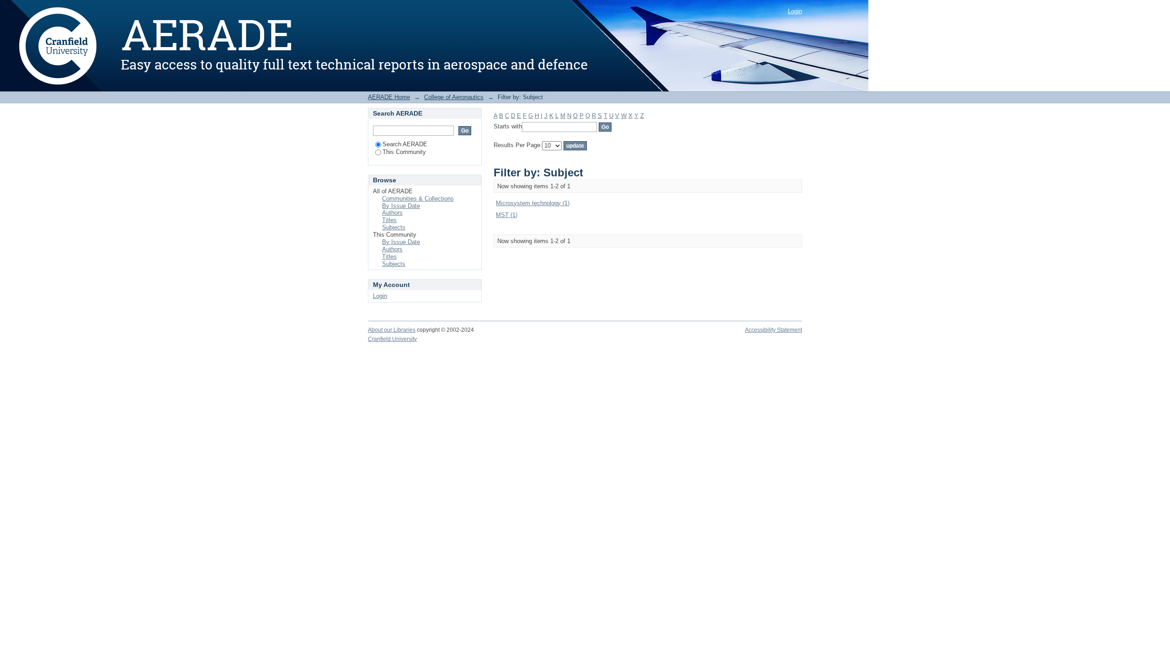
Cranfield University (392, 339)
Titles (389, 220)
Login (795, 11)
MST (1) (506, 215)
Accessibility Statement (773, 330)
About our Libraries (391, 330)
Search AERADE (405, 144)
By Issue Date (401, 205)
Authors (392, 212)
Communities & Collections (418, 198)
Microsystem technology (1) (532, 203)
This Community (404, 152)
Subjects (393, 227)
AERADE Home (389, 97)
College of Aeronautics (454, 97)
